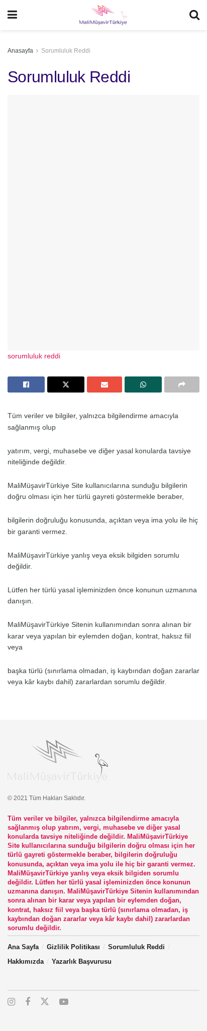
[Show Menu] (12, 15)
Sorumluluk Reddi (65, 50)
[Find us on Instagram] (11, 1002)
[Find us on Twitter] (44, 1002)
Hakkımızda (26, 961)
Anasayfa (20, 50)
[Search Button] (194, 15)
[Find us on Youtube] (63, 1002)
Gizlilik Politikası (73, 947)
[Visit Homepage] (103, 15)
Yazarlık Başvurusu (82, 961)
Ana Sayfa (23, 947)
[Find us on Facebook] (27, 1002)
